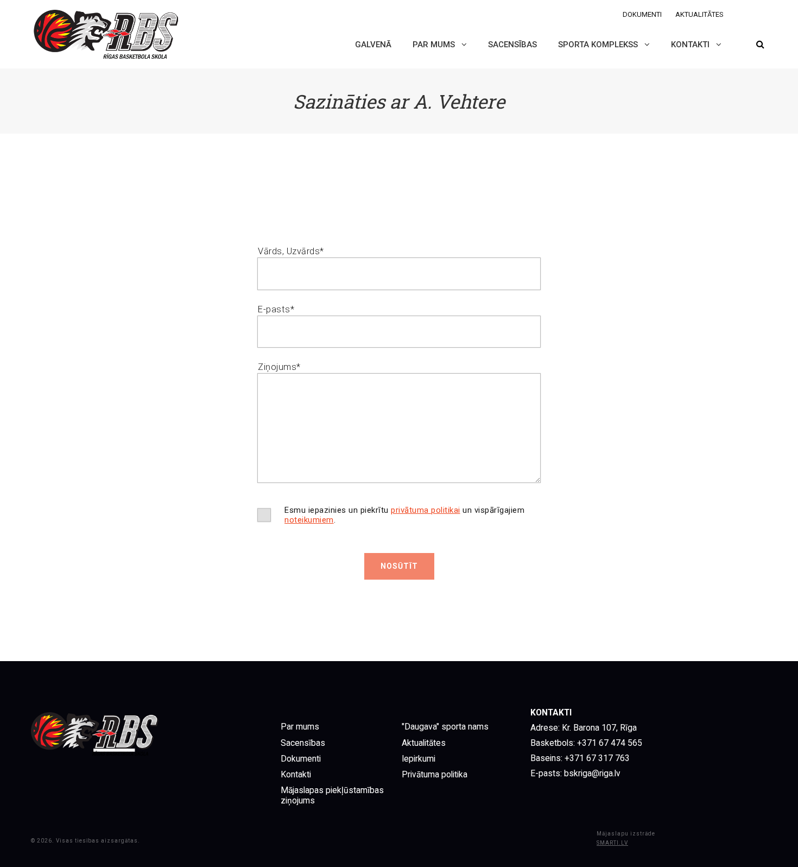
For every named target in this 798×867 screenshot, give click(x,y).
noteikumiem (309, 520)
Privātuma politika (434, 775)
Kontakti (691, 44)
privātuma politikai (425, 510)
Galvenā (373, 44)
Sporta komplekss (599, 44)
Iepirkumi (418, 759)
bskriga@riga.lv (592, 773)
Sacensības (512, 44)
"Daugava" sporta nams (445, 727)
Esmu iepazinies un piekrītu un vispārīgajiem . (404, 515)
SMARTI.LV (612, 843)
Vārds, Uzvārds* (291, 251)
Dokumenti (642, 14)
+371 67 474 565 (608, 743)
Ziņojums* (279, 367)
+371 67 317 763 (597, 758)
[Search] (760, 45)
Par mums (435, 44)
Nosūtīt (399, 566)
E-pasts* (276, 309)
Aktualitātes (699, 14)
